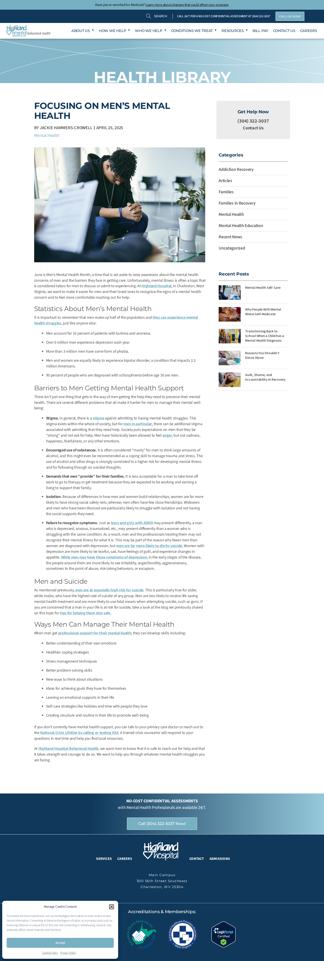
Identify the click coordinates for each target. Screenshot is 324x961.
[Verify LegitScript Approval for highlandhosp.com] (223, 934)
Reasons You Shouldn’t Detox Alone (262, 355)
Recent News (230, 237)
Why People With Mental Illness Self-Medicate (263, 311)
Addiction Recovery (236, 169)
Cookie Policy (50, 953)
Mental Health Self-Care (262, 287)
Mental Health (47, 135)
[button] (111, 907)
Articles (225, 181)
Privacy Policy (68, 953)
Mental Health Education (241, 226)
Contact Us (253, 128)
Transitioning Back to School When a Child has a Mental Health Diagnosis (264, 336)
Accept (60, 943)
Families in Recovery (237, 203)
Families (226, 192)
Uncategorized (232, 248)
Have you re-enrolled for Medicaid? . (162, 4)
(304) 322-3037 (261, 16)
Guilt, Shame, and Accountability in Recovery (265, 377)
